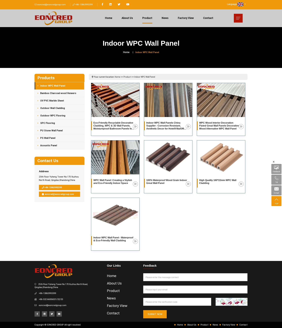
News (165, 17)
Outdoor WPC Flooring (52, 115)
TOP (276, 204)
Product (147, 17)
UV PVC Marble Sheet (52, 100)
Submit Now (155, 314)
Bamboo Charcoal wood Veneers (58, 93)
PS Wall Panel (47, 138)
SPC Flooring (47, 123)
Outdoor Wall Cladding (52, 108)
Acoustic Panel (48, 145)
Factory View (186, 17)
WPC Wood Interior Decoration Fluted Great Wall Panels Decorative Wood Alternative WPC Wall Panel (219, 126)
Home (108, 17)
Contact (208, 17)
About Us (127, 17)
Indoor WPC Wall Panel (52, 85)
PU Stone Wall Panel (51, 130)
